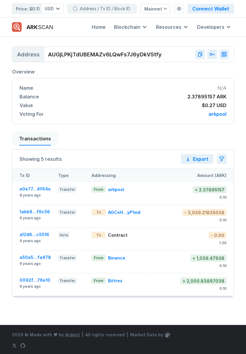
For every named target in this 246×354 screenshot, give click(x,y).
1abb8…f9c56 (35, 211)
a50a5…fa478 (35, 257)
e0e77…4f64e (35, 188)
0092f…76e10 (35, 280)
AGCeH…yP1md (124, 212)
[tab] (35, 138)
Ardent (72, 334)
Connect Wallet (210, 9)
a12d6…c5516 (34, 234)
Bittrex (115, 280)
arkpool (217, 114)
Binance (116, 257)
